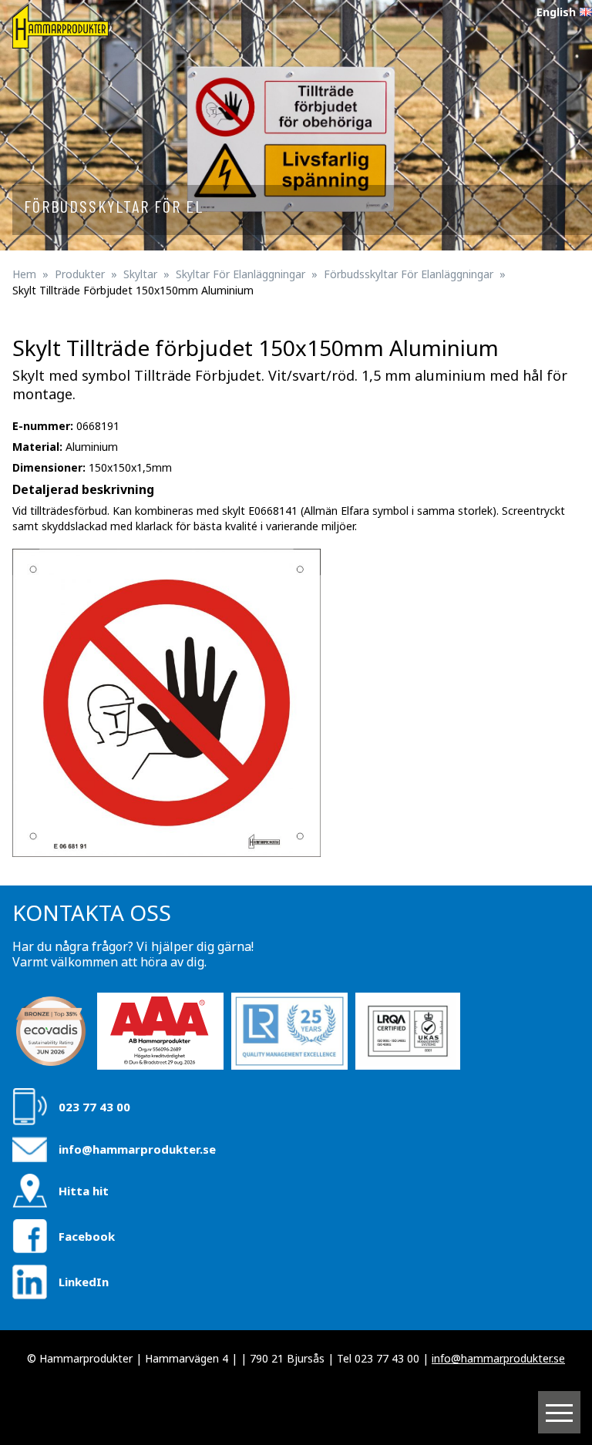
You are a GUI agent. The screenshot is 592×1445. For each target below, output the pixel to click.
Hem (24, 274)
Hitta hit (84, 1190)
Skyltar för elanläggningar (240, 274)
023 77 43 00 (94, 1106)
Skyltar (140, 274)
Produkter (80, 274)
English (556, 12)
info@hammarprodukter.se (137, 1149)
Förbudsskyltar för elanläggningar (408, 274)
